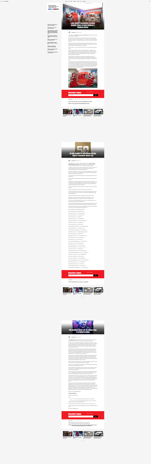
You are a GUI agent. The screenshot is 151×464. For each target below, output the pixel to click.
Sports (78, 1)
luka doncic (90, 99)
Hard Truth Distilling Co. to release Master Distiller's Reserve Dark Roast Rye (52, 43)
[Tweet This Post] (52, 9)
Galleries (84, 1)
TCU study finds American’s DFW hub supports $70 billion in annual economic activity (53, 36)
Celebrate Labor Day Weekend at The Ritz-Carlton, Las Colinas (52, 40)
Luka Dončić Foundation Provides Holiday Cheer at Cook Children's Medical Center (53, 6)
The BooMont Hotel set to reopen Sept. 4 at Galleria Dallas (52, 28)
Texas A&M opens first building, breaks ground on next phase (53, 52)
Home (66, 1)
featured (87, 99)
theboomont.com (77, 391)
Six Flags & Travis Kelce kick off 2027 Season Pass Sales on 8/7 (52, 49)
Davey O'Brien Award (80, 279)
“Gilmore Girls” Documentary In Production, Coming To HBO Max (52, 46)
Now (81, 1)
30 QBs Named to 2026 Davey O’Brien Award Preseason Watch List (52, 25)
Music (71, 1)
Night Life (74, 1)
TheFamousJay (74, 32)
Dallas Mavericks (83, 99)
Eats (68, 1)
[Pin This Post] (55, 9)
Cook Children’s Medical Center (76, 99)
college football (74, 279)
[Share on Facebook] (49, 9)
